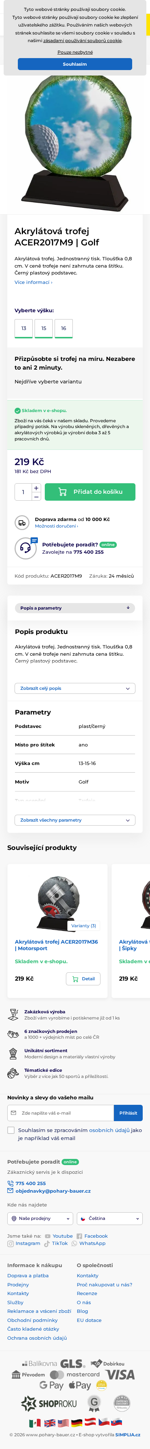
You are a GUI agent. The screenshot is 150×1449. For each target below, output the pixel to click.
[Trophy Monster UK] (49, 1422)
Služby (15, 1302)
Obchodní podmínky (32, 1320)
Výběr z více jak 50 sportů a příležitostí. (66, 1076)
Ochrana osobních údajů (37, 1338)
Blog (82, 1311)
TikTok (60, 1243)
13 (23, 328)
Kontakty (18, 1293)
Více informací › (33, 282)
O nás (84, 1302)
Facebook (96, 1236)
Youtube (63, 1236)
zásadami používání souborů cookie (82, 40)
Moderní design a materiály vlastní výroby (69, 1056)
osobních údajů (109, 1130)
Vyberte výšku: (34, 310)
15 (44, 328)
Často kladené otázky (33, 1329)
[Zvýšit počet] (36, 488)
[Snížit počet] (36, 496)
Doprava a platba (28, 1275)
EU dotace (89, 1320)
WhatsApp (92, 1243)
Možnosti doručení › (56, 526)
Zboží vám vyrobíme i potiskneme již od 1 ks (72, 1018)
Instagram (28, 1243)
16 (63, 328)
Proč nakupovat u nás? (104, 1284)
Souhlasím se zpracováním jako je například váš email (80, 1134)
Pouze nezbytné (75, 52)
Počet (23, 492)
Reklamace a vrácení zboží (40, 1311)
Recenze (87, 1293)
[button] (75, 688)
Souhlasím (75, 64)
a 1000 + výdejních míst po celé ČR (61, 1037)
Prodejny (18, 1284)
